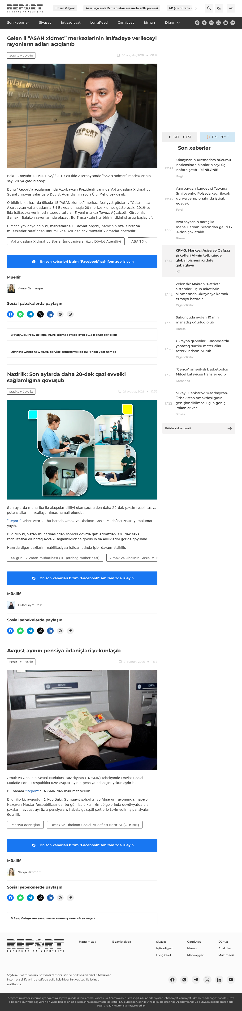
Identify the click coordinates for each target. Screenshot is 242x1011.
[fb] (197, 22)
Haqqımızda (87, 941)
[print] (60, 314)
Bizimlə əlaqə (121, 941)
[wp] (20, 314)
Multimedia (226, 955)
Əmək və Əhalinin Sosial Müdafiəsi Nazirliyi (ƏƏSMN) (154, 558)
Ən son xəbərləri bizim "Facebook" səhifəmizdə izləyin (87, 261)
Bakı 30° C (220, 137)
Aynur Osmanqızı (30, 288)
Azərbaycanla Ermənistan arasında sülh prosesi (122, 8)
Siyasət (161, 941)
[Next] (193, 8)
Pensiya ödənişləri (25, 825)
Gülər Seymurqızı (30, 605)
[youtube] (232, 22)
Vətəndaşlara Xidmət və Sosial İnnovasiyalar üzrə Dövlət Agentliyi (66, 241)
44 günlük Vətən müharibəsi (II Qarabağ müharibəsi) (55, 558)
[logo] (25, 8)
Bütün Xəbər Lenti (178, 428)
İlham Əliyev (65, 8)
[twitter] (218, 22)
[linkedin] (225, 22)
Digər (170, 22)
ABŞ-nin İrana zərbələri (186, 8)
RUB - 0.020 (182, 137)
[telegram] (211, 22)
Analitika (224, 948)
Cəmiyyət (194, 941)
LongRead (163, 955)
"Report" (14, 521)
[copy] (70, 314)
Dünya (223, 941)
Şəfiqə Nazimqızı (29, 872)
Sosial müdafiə (21, 55)
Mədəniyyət (195, 955)
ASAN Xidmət (142, 241)
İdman (192, 948)
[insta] (204, 22)
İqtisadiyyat (164, 948)
